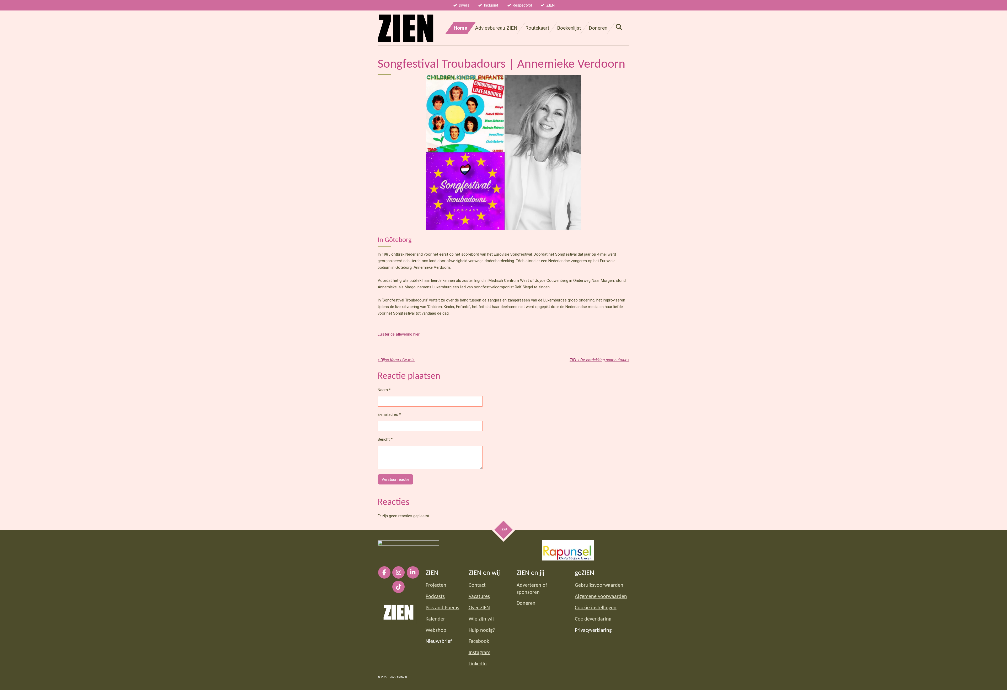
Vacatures (479, 596)
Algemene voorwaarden (601, 596)
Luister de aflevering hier (399, 334)
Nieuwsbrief (439, 641)
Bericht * (385, 439)
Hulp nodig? (482, 630)
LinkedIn (478, 664)
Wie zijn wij (481, 619)
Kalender (435, 619)
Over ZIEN (479, 608)
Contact (477, 585)
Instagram (479, 652)
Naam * (384, 389)
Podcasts (435, 596)
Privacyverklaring (593, 630)
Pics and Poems (442, 608)
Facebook (479, 641)
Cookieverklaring (593, 619)
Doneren (526, 603)
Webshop (436, 630)
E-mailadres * (389, 414)
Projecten (436, 585)
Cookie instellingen (596, 608)
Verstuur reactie (395, 479)
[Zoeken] (618, 26)
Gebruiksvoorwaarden (599, 585)
